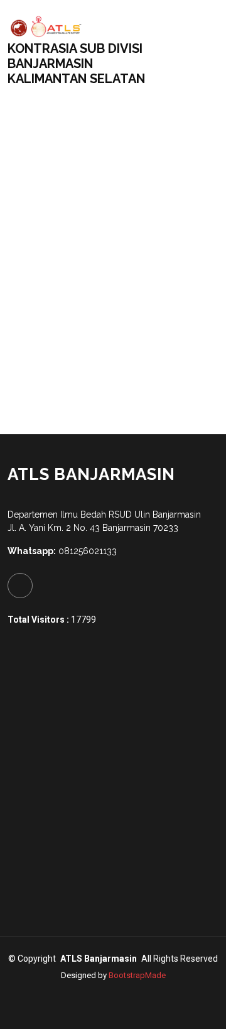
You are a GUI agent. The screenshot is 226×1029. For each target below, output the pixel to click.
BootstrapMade (137, 975)
